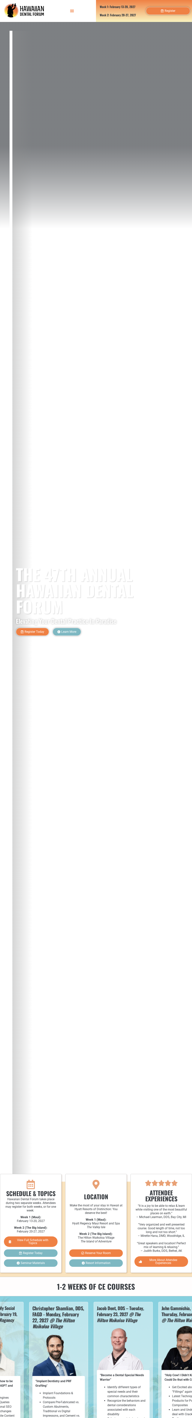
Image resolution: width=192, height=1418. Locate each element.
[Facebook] (89, 632)
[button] (72, 11)
